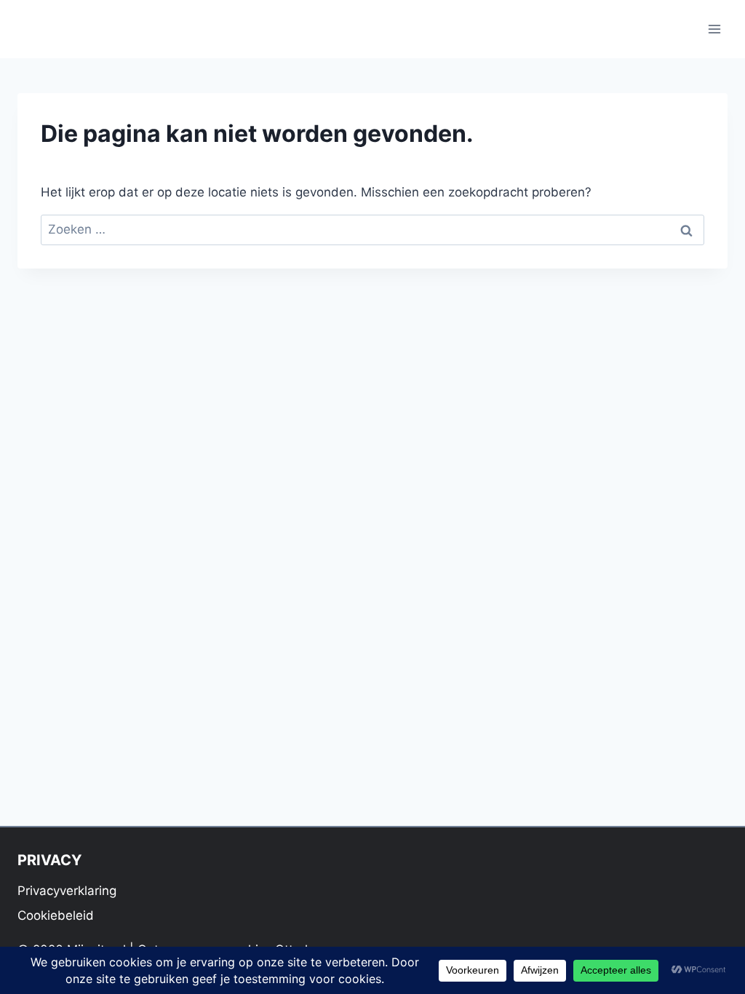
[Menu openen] (714, 28)
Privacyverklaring (66, 890)
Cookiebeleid (55, 915)
